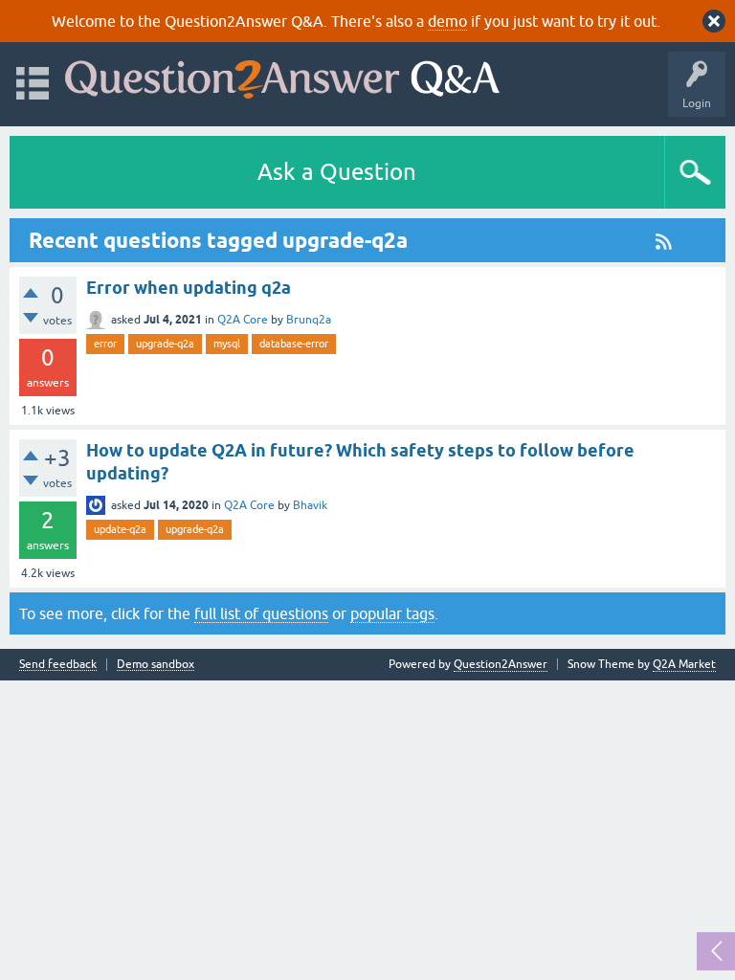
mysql (226, 343)
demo (447, 21)
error (105, 343)
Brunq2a (308, 319)
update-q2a (120, 529)
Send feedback (58, 664)
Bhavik (310, 505)
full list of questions (261, 613)
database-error (293, 343)
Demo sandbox (155, 664)
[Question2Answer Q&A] (282, 75)
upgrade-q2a (165, 343)
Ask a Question (336, 172)
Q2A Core (242, 319)
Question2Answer (500, 664)
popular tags (392, 613)
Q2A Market (684, 664)
